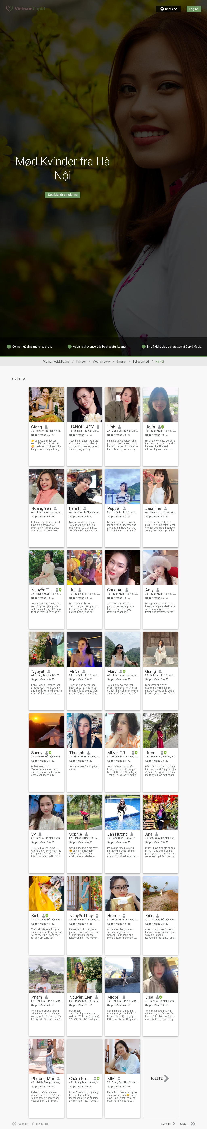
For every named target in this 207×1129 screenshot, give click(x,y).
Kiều (149, 915)
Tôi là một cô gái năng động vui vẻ (84, 768)
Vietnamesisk (101, 361)
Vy (33, 834)
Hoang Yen (41, 508)
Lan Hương (117, 834)
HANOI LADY (81, 427)
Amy (149, 589)
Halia (150, 427)
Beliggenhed (141, 361)
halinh (74, 508)
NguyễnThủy (81, 915)
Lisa (149, 997)
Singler (121, 361)
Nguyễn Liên (80, 997)
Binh (35, 915)
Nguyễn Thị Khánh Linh (42, 589)
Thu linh (76, 752)
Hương (151, 752)
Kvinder (81, 361)
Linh (111, 427)
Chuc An (115, 589)
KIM (111, 1078)
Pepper (113, 508)
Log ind (194, 9)
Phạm (36, 997)
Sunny (36, 752)
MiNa (74, 671)
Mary (112, 671)
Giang (36, 427)
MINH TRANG (118, 752)
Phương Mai (42, 1078)
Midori (113, 997)
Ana (148, 834)
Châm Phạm (80, 1078)
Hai (72, 589)
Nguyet (37, 671)
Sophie (75, 834)
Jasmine (153, 508)
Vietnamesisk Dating (56, 361)
